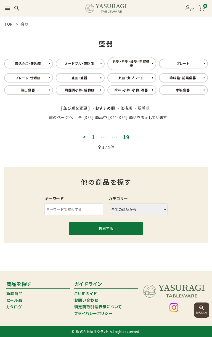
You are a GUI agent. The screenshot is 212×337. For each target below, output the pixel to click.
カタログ (14, 306)
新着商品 (14, 293)
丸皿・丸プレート (131, 77)
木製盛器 (183, 89)
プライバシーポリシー (93, 313)
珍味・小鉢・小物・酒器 (131, 89)
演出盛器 (28, 89)
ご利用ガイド (85, 293)
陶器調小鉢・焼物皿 (79, 89)
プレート (182, 63)
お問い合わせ (86, 300)
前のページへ (61, 117)
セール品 (14, 300)
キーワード (54, 198)
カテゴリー (118, 198)
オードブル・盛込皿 (79, 63)
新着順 (144, 108)
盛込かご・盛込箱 (28, 63)
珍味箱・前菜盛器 (182, 77)
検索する (106, 228)
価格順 (126, 108)
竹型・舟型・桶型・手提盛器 (131, 63)
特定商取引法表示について (98, 306)
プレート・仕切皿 (28, 77)
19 (126, 137)
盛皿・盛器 (79, 77)
